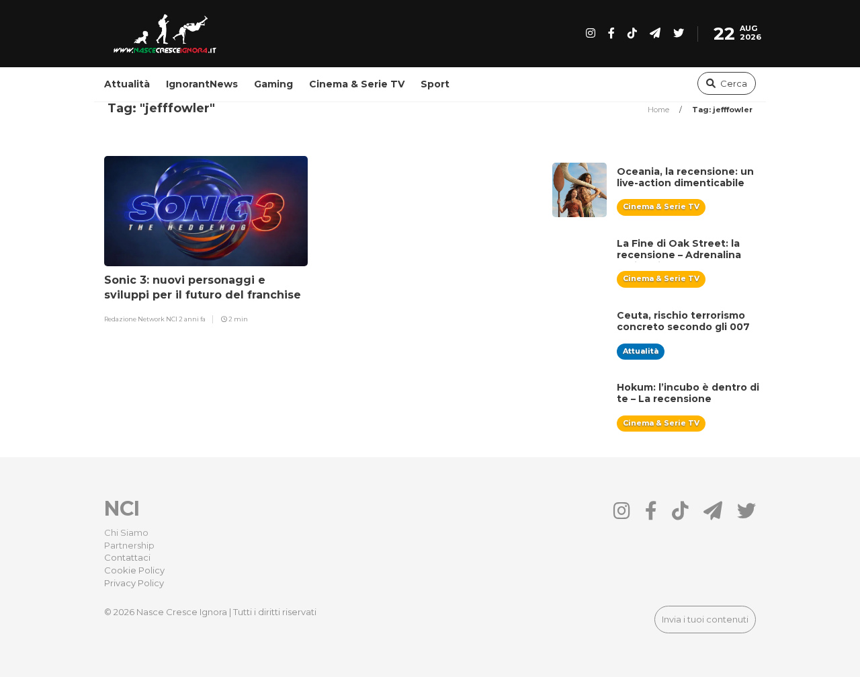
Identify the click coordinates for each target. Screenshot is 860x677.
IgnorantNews (202, 84)
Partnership (129, 545)
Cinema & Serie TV (356, 84)
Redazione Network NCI (141, 319)
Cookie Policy (134, 570)
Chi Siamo (126, 532)
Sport (435, 84)
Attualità (127, 84)
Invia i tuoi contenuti (705, 619)
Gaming (273, 84)
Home (659, 109)
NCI (122, 508)
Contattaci (127, 557)
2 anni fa (192, 319)
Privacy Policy (134, 583)
